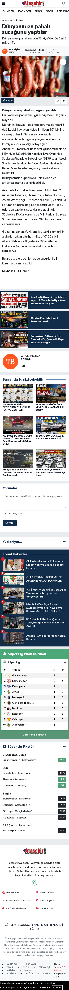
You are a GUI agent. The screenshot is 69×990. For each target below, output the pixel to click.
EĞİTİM (34, 929)
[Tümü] (64, 541)
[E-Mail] (23, 366)
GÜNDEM (8, 11)
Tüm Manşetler (47, 900)
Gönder (9, 522)
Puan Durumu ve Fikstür (18, 900)
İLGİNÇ (20, 20)
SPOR (49, 11)
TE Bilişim (26, 359)
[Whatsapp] (34, 882)
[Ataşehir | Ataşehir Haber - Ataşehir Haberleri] (33, 3)
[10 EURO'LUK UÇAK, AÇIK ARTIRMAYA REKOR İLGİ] (51, 424)
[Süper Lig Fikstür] (64, 746)
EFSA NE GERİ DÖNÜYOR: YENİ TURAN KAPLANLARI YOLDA (50, 407)
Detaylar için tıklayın (35, 734)
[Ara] (64, 4)
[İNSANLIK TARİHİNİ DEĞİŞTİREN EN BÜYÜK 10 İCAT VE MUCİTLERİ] (18, 393)
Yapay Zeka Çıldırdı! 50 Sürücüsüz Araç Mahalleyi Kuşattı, (50, 472)
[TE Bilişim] (10, 361)
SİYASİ (38, 11)
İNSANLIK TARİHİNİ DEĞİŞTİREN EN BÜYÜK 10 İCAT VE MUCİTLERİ (16, 407)
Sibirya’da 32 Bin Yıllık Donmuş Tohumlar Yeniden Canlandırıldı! (17, 472)
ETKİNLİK (11, 974)
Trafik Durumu (47, 892)
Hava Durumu (13, 892)
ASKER (46, 974)
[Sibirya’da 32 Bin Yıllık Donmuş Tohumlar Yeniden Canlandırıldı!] (18, 458)
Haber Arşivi (46, 908)
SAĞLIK (30, 974)
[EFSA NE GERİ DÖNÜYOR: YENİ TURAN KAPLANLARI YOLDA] (51, 393)
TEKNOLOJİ (56, 925)
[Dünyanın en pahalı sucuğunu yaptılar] (34, 76)
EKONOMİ (24, 11)
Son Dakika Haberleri (16, 908)
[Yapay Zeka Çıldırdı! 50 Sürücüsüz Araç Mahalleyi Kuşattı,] (51, 458)
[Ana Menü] (3, 3)
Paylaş (9, 100)
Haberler (7, 20)
